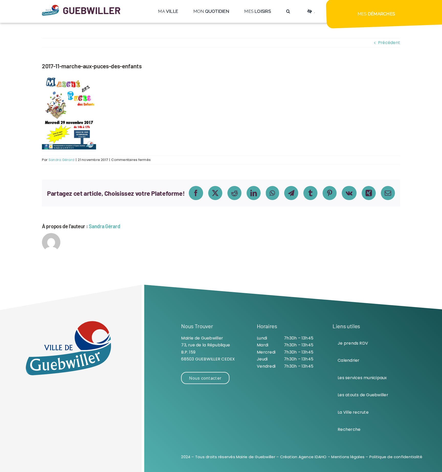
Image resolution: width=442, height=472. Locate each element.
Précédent (389, 43)
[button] (288, 11)
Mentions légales (347, 456)
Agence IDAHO (313, 456)
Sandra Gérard (61, 159)
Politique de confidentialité (396, 456)
